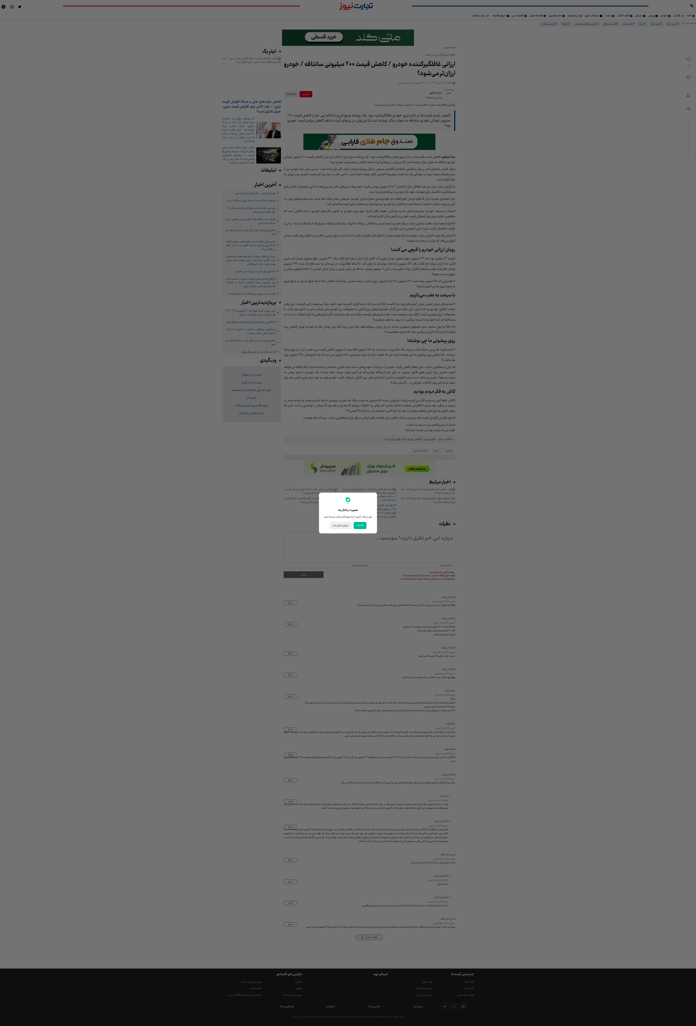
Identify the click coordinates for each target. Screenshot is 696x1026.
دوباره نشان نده (341, 525)
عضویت (360, 525)
